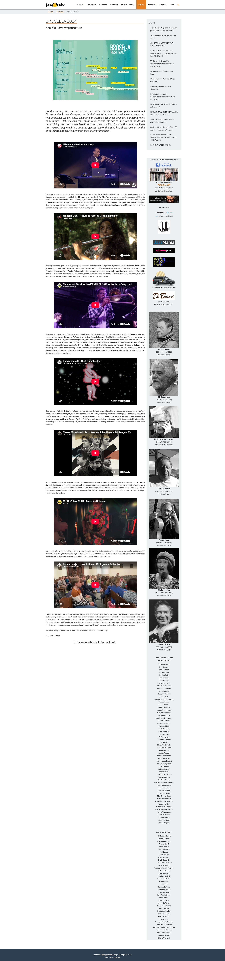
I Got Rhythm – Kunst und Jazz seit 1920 (162, 80)
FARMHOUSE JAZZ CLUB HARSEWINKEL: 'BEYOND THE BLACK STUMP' (163, 53)
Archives (151, 5)
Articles (141, 5)
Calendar (103, 5)
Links (172, 5)
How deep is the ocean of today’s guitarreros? (163, 105)
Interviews (91, 5)
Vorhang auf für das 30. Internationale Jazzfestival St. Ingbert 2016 (162, 63)
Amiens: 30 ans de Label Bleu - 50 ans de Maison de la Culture (163, 128)
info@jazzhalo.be (109, 954)
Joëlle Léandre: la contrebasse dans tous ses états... (162, 120)
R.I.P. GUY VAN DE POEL (160, 145)
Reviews (79, 5)
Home (50, 11)
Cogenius (117, 957)
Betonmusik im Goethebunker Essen (162, 72)
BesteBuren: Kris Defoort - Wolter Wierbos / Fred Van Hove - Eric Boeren (163, 137)
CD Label (114, 5)
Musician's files (127, 5)
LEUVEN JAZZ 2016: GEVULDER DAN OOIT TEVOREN (164, 113)
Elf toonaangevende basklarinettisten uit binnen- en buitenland (162, 96)
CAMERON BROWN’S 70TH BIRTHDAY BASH (162, 44)
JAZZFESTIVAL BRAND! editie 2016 (163, 36)
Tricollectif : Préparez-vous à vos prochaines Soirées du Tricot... (163, 29)
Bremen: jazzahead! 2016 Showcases (160, 87)
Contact (163, 5)
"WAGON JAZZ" (164, 185)
